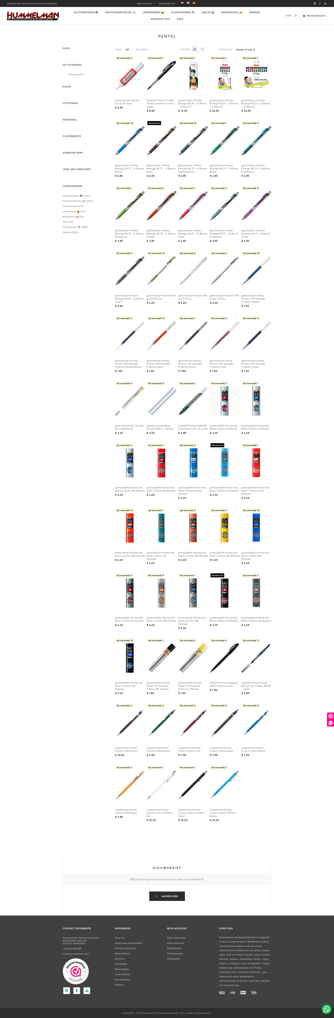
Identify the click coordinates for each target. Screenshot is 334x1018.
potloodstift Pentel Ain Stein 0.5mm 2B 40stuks (130, 554)
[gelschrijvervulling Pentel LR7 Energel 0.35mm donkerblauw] (130, 336)
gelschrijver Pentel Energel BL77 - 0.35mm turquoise (224, 233)
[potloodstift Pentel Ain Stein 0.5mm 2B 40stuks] (130, 528)
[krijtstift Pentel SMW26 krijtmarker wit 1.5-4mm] (193, 401)
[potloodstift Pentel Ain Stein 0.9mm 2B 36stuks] (256, 593)
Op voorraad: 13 (124, 123)
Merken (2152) (70, 232)
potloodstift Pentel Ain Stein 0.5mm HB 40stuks (255, 555)
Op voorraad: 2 (124, 58)
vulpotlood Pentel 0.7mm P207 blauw (253, 749)
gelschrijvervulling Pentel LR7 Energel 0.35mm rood (221, 363)
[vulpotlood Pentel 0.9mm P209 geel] (130, 785)
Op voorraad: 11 (251, 318)
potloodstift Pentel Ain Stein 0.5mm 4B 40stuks (225, 554)
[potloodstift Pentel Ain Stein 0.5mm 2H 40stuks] (161, 528)
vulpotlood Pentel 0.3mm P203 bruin (126, 749)
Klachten (120, 958)
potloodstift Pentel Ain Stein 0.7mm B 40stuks (129, 619)
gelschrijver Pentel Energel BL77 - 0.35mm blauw (129, 168)
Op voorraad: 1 (155, 58)
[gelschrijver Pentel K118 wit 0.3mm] (193, 271)
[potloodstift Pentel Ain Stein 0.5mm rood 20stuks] (256, 463)
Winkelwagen (175, 953)
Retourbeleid (122, 953)
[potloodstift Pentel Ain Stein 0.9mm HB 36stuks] (130, 658)
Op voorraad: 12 (156, 253)
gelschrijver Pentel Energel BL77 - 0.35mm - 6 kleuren (224, 103)
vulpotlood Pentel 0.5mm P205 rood (189, 749)
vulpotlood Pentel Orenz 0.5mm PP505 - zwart (192, 813)
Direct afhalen (76, 74)
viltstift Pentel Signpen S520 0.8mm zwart (224, 684)
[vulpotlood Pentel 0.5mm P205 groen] (161, 723)
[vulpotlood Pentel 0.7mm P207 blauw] (256, 723)
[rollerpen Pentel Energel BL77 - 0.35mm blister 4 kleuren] (193, 75)
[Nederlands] (182, 3)
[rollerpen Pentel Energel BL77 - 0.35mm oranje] (161, 206)
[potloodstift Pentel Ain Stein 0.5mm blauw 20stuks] (193, 463)
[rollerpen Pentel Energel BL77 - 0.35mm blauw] (130, 141)
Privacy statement (125, 948)
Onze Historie (122, 974)
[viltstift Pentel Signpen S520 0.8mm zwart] (225, 658)
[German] (194, 3)
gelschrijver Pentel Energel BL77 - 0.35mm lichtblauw (255, 168)
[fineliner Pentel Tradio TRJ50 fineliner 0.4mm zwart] (161, 75)
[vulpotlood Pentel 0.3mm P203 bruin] (130, 723)
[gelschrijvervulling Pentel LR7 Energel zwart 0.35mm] (256, 336)
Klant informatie (176, 937)
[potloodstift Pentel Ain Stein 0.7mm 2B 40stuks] (161, 593)
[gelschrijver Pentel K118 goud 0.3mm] (161, 271)
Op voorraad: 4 (124, 383)
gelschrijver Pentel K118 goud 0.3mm (161, 297)
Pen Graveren (122, 979)
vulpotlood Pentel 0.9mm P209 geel (126, 811)
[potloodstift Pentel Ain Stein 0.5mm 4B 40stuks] (225, 528)
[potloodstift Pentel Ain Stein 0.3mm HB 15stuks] (130, 463)
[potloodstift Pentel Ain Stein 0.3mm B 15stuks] (225, 401)
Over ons (120, 937)
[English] (188, 3)
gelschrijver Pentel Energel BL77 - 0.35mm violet (255, 233)
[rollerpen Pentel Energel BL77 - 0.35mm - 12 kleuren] (256, 75)
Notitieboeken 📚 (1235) (76, 195)
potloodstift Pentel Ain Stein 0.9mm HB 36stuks (129, 686)
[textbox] (284, 15)
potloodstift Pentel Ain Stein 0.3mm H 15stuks (255, 427)
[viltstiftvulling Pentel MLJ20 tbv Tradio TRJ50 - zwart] (256, 658)
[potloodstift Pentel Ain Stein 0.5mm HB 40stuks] (256, 528)
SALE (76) (68, 221)
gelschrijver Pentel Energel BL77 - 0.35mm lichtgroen (129, 233)
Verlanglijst (173, 958)
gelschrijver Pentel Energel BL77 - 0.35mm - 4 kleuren (192, 103)
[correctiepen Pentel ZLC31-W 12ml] (130, 75)
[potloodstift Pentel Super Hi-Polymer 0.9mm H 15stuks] (193, 658)
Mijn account (144, 3)
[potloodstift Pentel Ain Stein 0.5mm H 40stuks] (225, 463)
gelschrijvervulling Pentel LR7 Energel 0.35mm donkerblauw (128, 363)
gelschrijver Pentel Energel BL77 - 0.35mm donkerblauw (192, 168)
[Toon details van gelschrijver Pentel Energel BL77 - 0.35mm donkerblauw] (193, 141)
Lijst (202, 49)
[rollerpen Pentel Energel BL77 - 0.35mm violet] (256, 206)
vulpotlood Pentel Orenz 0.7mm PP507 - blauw (223, 813)
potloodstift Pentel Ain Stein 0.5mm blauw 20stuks (192, 490)
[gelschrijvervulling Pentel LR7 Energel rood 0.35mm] (225, 336)
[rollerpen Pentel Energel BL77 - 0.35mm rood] (193, 206)
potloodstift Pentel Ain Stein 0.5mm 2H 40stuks (160, 555)
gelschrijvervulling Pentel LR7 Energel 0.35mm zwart (253, 363)
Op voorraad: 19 (251, 253)
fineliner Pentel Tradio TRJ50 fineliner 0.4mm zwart (160, 103)
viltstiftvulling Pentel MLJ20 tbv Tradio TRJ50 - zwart (256, 686)
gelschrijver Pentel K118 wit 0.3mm (192, 297)
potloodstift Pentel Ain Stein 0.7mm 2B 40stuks (161, 619)
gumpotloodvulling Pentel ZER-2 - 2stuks (159, 427)
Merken (119, 984)
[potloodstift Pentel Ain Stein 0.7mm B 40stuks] (130, 593)
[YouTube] (87, 990)
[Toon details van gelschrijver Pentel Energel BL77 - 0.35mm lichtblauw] (256, 141)
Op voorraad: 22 (251, 510)
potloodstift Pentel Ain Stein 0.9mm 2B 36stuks (256, 619)
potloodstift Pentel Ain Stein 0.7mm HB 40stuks (192, 621)
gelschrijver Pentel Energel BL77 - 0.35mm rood (192, 233)
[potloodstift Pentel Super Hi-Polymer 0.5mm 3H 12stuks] (161, 658)
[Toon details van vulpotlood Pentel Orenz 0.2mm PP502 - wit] (161, 785)
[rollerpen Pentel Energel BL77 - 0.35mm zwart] (130, 271)
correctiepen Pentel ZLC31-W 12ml (127, 102)
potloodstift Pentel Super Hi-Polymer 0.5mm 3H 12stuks (158, 686)
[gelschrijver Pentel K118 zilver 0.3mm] (225, 271)
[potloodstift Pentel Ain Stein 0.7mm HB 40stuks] (193, 593)
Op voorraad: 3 (251, 188)
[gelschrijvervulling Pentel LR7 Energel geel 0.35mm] (161, 336)
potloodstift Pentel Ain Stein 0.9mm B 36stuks (224, 619)
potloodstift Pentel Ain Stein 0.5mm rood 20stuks (255, 490)
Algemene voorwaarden (128, 943)
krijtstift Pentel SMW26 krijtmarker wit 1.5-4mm (193, 427)
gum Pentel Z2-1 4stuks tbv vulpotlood (129, 427)
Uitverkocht (154, 123)
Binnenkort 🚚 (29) (73, 216)
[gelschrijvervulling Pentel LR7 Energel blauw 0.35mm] (256, 271)
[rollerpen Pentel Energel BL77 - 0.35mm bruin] (161, 141)
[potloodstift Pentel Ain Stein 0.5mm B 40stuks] (161, 463)
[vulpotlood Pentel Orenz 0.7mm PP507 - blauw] (225, 785)
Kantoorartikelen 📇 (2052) (78, 201)
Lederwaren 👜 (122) (74, 211)
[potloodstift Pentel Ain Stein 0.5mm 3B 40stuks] (193, 528)
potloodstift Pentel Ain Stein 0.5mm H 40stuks (224, 489)
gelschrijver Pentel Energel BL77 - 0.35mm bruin (160, 168)
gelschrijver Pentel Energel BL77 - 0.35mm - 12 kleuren (255, 103)
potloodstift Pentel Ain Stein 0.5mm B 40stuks (160, 489)
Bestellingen (174, 948)
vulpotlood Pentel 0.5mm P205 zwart (221, 749)
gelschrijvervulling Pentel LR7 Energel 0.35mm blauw (253, 298)
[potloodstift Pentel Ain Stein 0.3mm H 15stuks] (256, 401)
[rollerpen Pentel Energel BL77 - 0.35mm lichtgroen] (130, 206)
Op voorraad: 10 (124, 640)
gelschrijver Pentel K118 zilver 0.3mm (224, 297)
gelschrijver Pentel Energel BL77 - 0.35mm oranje (160, 233)
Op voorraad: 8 (156, 575)
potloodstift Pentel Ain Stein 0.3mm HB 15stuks (129, 489)
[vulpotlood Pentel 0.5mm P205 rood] (193, 723)
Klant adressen (175, 943)
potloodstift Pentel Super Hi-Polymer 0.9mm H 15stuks (189, 686)
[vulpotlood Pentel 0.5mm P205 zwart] (225, 723)
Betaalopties (122, 969)
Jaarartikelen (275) (73, 206)
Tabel (194, 49)
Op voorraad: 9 (156, 383)
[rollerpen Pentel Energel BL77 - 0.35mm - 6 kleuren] (225, 75)
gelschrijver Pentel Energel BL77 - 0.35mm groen (224, 168)
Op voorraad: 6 (251, 123)
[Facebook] (76, 990)
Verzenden (121, 964)
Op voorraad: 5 (156, 188)
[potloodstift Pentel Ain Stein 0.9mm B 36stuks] (225, 593)
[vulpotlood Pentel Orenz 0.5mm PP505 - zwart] (193, 785)
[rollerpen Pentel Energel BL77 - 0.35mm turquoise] (225, 206)
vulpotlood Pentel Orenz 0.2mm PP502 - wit (160, 813)
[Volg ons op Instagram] (66, 990)
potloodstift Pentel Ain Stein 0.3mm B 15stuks (224, 427)
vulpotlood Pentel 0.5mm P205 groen (158, 749)
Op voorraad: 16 (188, 123)
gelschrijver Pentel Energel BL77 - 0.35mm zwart (129, 298)
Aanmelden (169, 896)
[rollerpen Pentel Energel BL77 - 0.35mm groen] (225, 141)
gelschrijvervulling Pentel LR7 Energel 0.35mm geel (158, 363)
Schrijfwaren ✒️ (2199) (75, 227)
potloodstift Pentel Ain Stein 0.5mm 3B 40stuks (193, 554)
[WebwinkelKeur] (76, 971)
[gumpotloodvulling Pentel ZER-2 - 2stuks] (161, 401)
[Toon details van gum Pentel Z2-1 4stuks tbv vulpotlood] (130, 401)
